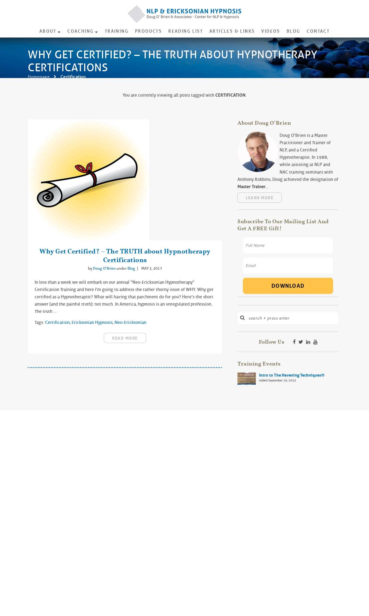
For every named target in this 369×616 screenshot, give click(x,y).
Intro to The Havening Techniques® (291, 375)
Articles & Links (232, 31)
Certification (57, 322)
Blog (293, 31)
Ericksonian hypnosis (92, 322)
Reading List (185, 31)
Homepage (39, 76)
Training (117, 31)
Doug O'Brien (104, 268)
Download (288, 286)
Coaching (80, 31)
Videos (270, 31)
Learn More (259, 197)
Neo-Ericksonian (130, 322)
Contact (318, 31)
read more (125, 338)
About (47, 31)
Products (148, 31)
